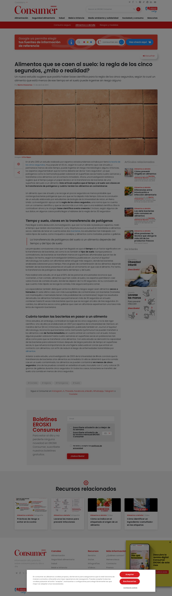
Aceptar (130, 574)
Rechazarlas (129, 581)
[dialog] (91, 581)
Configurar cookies (130, 588)
